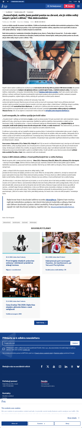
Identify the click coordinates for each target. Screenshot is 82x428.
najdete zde (26, 350)
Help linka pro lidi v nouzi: (10, 384)
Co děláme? (9, 12)
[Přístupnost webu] (79, 1)
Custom (40, 423)
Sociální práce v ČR (19, 12)
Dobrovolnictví (6, 222)
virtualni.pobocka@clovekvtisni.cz (57, 111)
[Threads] (72, 366)
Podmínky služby (58, 353)
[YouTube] (54, 366)
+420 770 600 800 (8, 386)
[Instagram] (60, 366)
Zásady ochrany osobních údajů (43, 353)
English (75, 1)
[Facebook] (41, 366)
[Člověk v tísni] (4, 6)
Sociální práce (16, 222)
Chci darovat (45, 384)
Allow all (14, 423)
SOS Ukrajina (33, 222)
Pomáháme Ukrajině (18, 1)
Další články (40, 323)
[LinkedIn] (66, 366)
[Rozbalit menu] (78, 6)
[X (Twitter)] (48, 366)
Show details (72, 418)
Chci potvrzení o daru (47, 386)
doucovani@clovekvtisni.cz (62, 207)
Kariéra (4, 398)
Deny (67, 423)
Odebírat (75, 343)
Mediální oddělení (8, 396)
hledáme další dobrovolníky (48, 92)
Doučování (30, 12)
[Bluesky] (78, 366)
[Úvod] (3, 12)
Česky (70, 1)
